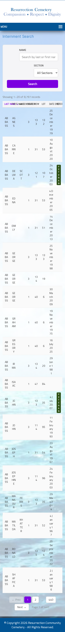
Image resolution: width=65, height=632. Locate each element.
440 (51, 600)
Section (39, 65)
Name (22, 50)
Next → (21, 607)
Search (32, 84)
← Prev (16, 600)
